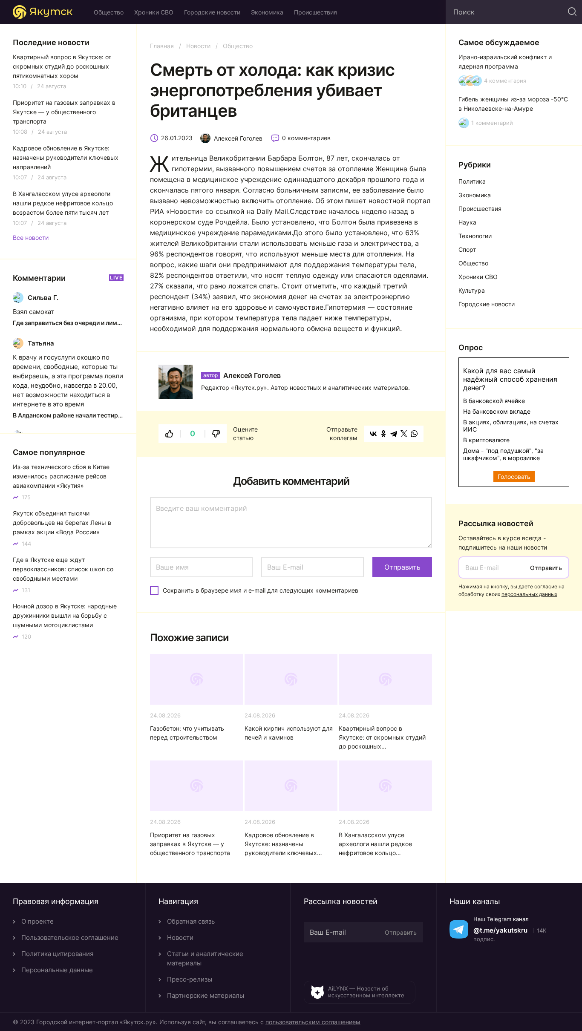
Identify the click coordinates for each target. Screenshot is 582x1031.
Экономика (267, 12)
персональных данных (529, 594)
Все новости (31, 238)
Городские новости (212, 12)
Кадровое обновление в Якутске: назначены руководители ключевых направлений (281, 844)
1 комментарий (492, 123)
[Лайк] (169, 433)
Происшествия (315, 12)
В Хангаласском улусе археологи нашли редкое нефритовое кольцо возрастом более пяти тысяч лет (381, 844)
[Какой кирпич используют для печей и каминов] (291, 679)
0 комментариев (306, 137)
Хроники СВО (153, 12)
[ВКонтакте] (373, 434)
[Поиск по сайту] (571, 12)
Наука (467, 222)
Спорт (467, 249)
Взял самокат (33, 312)
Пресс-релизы (189, 979)
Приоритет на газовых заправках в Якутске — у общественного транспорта (190, 843)
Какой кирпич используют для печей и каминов (289, 733)
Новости (198, 45)
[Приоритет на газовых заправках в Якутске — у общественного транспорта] (196, 785)
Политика (472, 181)
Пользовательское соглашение (69, 937)
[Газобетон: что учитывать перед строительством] (196, 679)
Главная (162, 45)
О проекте (37, 921)
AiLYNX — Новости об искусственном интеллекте (366, 992)
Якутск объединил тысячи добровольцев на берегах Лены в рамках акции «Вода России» (62, 523)
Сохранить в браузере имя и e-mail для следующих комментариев (260, 590)
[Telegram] (394, 434)
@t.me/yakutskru (500, 930)
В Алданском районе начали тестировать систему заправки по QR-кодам (68, 415)
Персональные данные (57, 970)
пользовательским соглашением (312, 1021)
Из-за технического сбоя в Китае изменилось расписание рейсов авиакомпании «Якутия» (61, 476)
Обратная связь (191, 921)
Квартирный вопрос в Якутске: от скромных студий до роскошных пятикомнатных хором (382, 738)
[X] (404, 434)
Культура (471, 290)
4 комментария (505, 81)
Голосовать (514, 476)
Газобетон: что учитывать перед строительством (187, 733)
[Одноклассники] (383, 434)
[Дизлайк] (216, 433)
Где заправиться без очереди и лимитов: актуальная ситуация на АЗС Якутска (68, 322)
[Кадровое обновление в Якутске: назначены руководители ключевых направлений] (291, 785)
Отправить (546, 567)
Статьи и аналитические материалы (205, 958)
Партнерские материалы (205, 995)
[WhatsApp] (414, 434)
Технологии (475, 235)
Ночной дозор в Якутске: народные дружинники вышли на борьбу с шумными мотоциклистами (65, 615)
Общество (109, 12)
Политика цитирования (57, 954)
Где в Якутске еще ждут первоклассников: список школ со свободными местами (63, 569)
